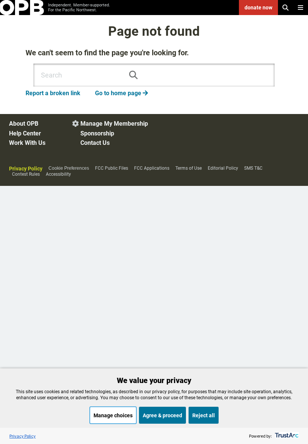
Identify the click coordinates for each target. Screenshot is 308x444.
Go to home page (121, 93)
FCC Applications (151, 168)
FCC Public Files (111, 168)
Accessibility (58, 174)
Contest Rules (26, 174)
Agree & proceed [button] (162, 415)
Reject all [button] (203, 415)
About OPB (23, 123)
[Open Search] (285, 7)
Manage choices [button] (113, 415)
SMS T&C (253, 168)
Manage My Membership (114, 123)
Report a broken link (53, 93)
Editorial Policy (223, 168)
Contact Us (95, 142)
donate (258, 8)
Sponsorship (97, 133)
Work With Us (27, 142)
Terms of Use (188, 168)
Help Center (25, 133)
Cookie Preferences (68, 168)
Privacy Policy (25, 169)
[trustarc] (286, 436)
